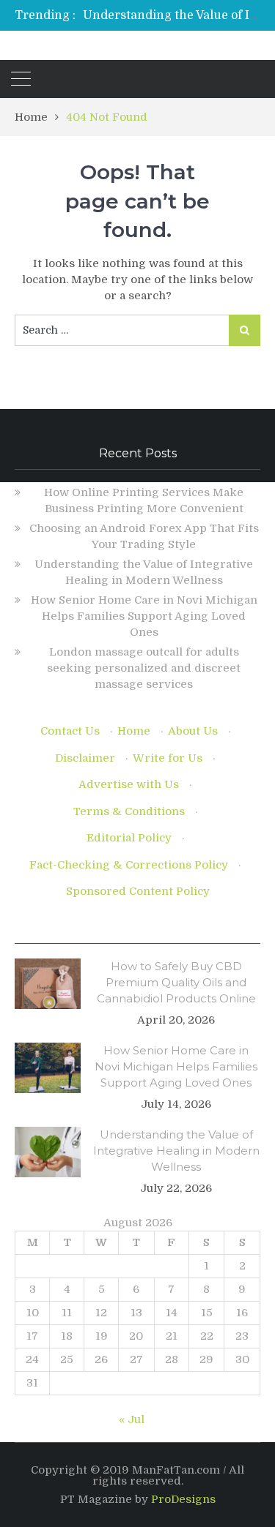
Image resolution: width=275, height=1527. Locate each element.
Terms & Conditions (129, 811)
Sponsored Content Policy (138, 891)
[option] (171, 15)
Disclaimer (85, 758)
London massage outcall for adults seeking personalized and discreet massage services (144, 668)
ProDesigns (183, 1499)
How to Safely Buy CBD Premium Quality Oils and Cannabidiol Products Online (176, 982)
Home (133, 731)
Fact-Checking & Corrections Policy (128, 864)
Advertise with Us (128, 784)
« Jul (131, 1419)
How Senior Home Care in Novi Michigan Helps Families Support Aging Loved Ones (144, 616)
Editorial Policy (129, 837)
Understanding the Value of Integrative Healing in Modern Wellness (176, 1151)
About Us (193, 731)
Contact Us (70, 731)
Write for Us (167, 758)
